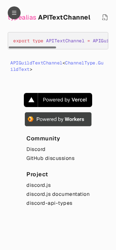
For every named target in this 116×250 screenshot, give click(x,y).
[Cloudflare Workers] (58, 119)
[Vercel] (58, 100)
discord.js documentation (58, 194)
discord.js (38, 185)
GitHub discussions (50, 158)
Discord (36, 149)
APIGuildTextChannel (36, 63)
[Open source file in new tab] (105, 17)
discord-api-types (49, 203)
